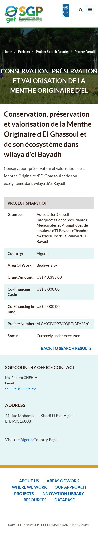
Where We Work (29, 487)
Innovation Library (62, 493)
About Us (29, 481)
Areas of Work (63, 481)
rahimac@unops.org (20, 388)
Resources (35, 500)
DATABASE (64, 500)
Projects (24, 493)
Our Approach (70, 487)
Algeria (26, 439)
